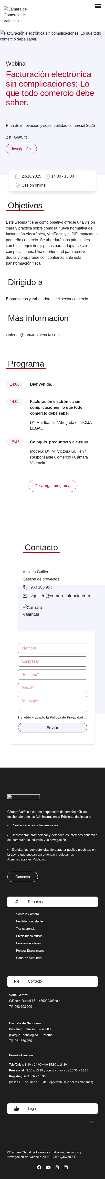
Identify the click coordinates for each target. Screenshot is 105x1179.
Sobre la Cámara (27, 914)
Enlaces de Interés (28, 943)
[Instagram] (56, 1167)
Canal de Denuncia (29, 958)
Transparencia (25, 928)
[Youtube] (48, 1167)
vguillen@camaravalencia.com (60, 595)
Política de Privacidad (66, 717)
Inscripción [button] (21, 149)
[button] (91, 1121)
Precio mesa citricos (29, 936)
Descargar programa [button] (52, 486)
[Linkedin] (65, 1167)
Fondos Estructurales (30, 950)
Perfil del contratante (29, 921)
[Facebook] (39, 1167)
